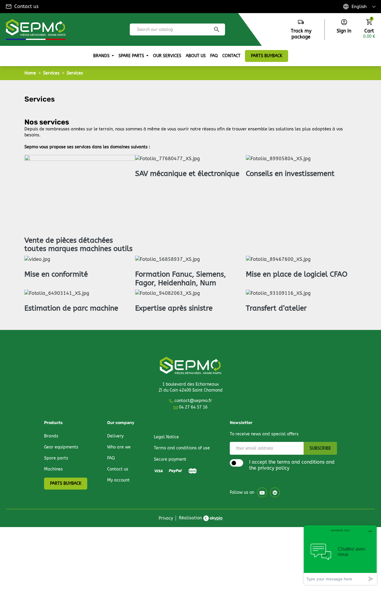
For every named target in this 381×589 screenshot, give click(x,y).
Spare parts (56, 458)
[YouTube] (262, 492)
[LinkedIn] (275, 492)
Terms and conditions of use (182, 448)
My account (118, 480)
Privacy (166, 518)
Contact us (26, 6)
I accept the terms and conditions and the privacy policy (292, 465)
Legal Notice (166, 437)
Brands (51, 436)
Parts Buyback (65, 483)
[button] (344, 26)
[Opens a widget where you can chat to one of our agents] (340, 555)
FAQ (111, 458)
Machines (53, 469)
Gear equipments (61, 447)
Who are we (119, 447)
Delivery (115, 436)
